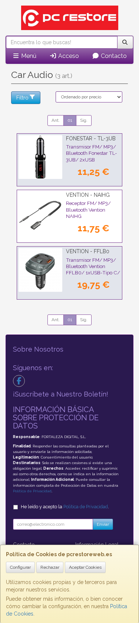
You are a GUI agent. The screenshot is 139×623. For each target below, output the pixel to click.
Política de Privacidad (32, 491)
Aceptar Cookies (85, 567)
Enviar (103, 524)
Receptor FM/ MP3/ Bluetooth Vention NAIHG (88, 209)
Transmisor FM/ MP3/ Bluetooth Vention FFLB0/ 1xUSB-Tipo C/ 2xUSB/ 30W (93, 269)
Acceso (68, 55)
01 (69, 120)
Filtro (22, 98)
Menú (28, 55)
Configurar (20, 567)
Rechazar (49, 567)
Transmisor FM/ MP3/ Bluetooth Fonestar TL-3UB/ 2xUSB (91, 153)
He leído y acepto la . (65, 506)
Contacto (113, 55)
